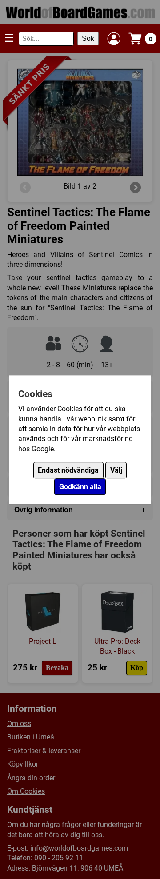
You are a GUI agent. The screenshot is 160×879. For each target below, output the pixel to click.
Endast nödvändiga (68, 470)
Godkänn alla (80, 486)
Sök (88, 38)
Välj (116, 470)
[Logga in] (114, 39)
